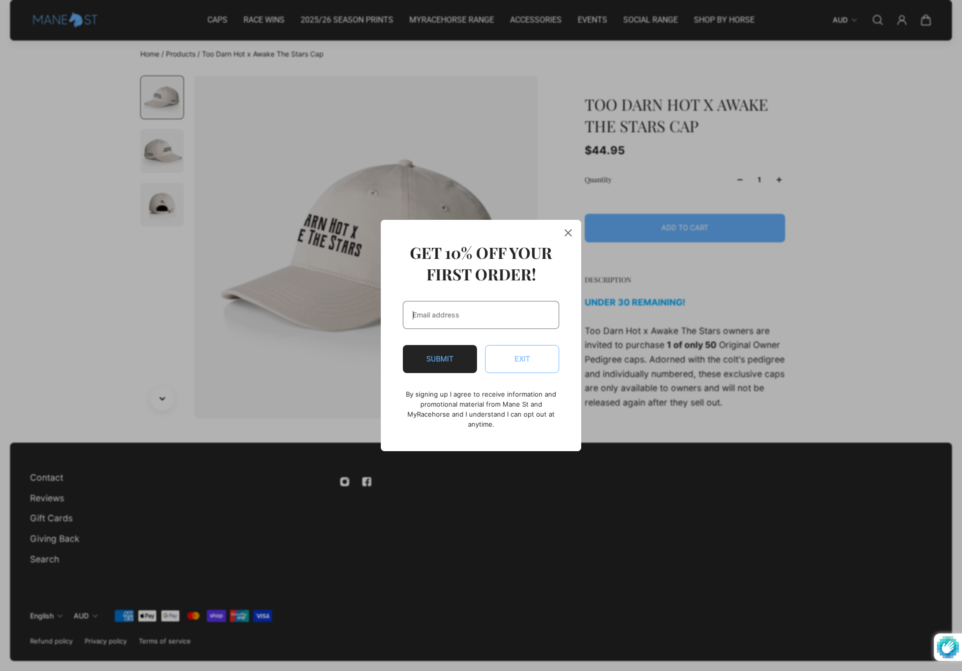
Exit (522, 359)
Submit (439, 359)
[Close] (568, 233)
